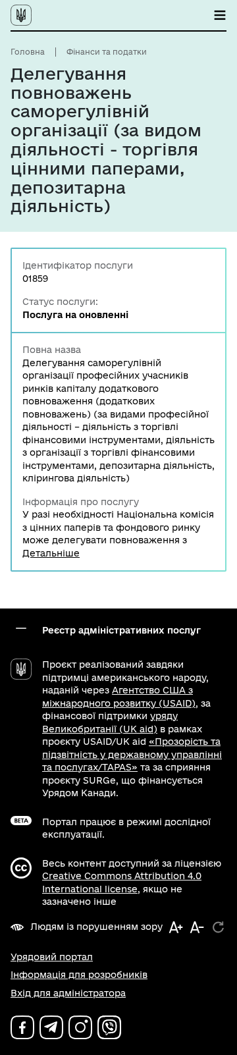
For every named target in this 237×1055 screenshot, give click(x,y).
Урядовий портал (52, 957)
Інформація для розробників (79, 974)
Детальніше (51, 553)
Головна (28, 51)
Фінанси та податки (106, 51)
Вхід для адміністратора (68, 993)
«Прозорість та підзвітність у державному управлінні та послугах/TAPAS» (132, 754)
